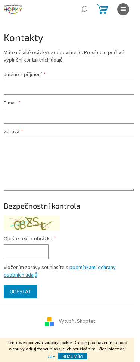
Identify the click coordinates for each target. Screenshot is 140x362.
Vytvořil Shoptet (77, 321)
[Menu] (123, 9)
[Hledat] (84, 9)
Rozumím (72, 356)
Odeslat (20, 291)
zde (51, 356)
